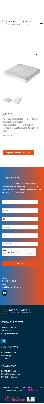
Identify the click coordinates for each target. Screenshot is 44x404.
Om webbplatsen (34, 388)
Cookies (23, 388)
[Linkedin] (4, 293)
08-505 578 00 (9, 281)
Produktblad (7, 136)
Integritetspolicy (12, 391)
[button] (41, 22)
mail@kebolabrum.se (12, 287)
